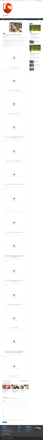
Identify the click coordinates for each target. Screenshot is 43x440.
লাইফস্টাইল (7, 19)
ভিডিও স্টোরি (16, 19)
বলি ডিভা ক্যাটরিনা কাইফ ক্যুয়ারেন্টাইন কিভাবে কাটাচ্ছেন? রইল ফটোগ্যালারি (15, 391)
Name (3, 409)
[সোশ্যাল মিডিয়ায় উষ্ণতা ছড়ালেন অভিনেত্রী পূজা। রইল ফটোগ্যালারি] (6, 385)
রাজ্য (25, 19)
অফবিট (10, 19)
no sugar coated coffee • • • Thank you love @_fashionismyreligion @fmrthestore (14, 232)
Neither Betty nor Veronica (13, 327)
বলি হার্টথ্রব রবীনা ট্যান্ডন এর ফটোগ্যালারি (24, 390)
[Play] (34, 429)
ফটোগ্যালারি (13, 19)
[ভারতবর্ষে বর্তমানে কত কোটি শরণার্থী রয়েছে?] (31, 69)
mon (10, 68)
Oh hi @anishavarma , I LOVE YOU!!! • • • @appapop (14, 113)
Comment (3, 400)
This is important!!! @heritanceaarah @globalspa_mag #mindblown (14, 304)
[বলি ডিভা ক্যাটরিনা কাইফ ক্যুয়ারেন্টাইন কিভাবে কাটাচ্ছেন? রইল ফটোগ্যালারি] (15, 385)
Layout (19, 430)
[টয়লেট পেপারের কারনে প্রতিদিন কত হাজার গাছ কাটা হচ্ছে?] (35, 28)
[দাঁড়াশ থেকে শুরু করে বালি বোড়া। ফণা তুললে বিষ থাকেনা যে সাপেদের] (31, 65)
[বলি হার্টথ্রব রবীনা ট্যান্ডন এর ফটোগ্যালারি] (24, 385)
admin (7, 36)
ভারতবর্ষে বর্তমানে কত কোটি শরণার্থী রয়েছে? (37, 68)
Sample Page (19, 431)
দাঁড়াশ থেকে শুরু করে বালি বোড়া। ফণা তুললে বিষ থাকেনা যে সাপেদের (37, 65)
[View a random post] (40, 19)
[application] (37, 428)
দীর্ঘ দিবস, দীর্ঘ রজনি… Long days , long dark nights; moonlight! (14, 90)
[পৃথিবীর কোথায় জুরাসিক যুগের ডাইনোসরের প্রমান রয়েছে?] (31, 42)
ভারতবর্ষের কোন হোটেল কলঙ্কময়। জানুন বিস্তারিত (6, 434)
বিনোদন (5, 19)
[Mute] (39, 429)
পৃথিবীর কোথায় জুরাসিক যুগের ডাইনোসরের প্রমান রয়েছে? (36, 41)
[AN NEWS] (3, 19)
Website (3, 416)
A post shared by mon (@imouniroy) (10, 210)
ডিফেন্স (18, 19)
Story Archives (22, 19)
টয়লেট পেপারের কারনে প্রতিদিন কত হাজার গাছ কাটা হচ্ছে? (34, 34)
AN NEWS (5, 15)
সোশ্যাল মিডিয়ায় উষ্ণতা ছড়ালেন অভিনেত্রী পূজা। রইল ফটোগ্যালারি (6, 391)
